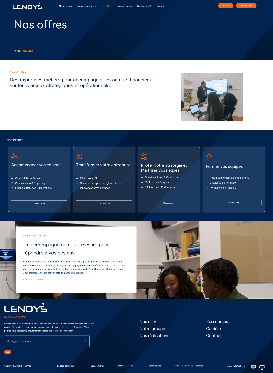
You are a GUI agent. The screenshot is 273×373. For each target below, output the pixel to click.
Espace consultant (65, 366)
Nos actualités (144, 6)
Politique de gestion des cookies (188, 366)
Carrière (161, 6)
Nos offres (106, 6)
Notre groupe (66, 6)
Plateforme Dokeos (124, 366)
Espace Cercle (97, 366)
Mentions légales (153, 366)
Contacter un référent (34, 279)
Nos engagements (86, 6)
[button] (233, 202)
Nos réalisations (124, 6)
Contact (214, 335)
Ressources (217, 321)
